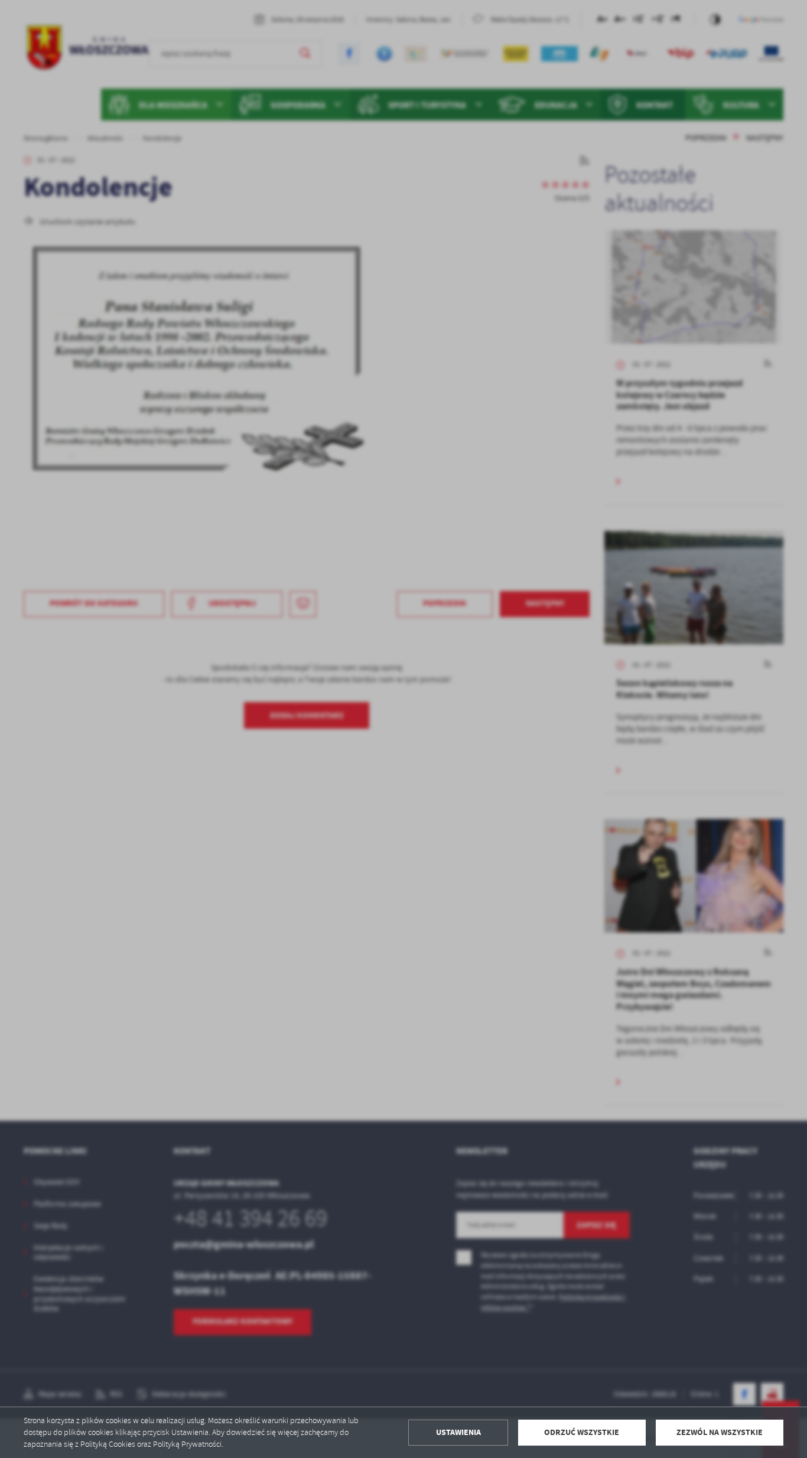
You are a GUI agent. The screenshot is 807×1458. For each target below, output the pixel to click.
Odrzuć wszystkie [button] (581, 1432)
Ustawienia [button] (458, 1432)
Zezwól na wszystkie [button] (719, 1432)
